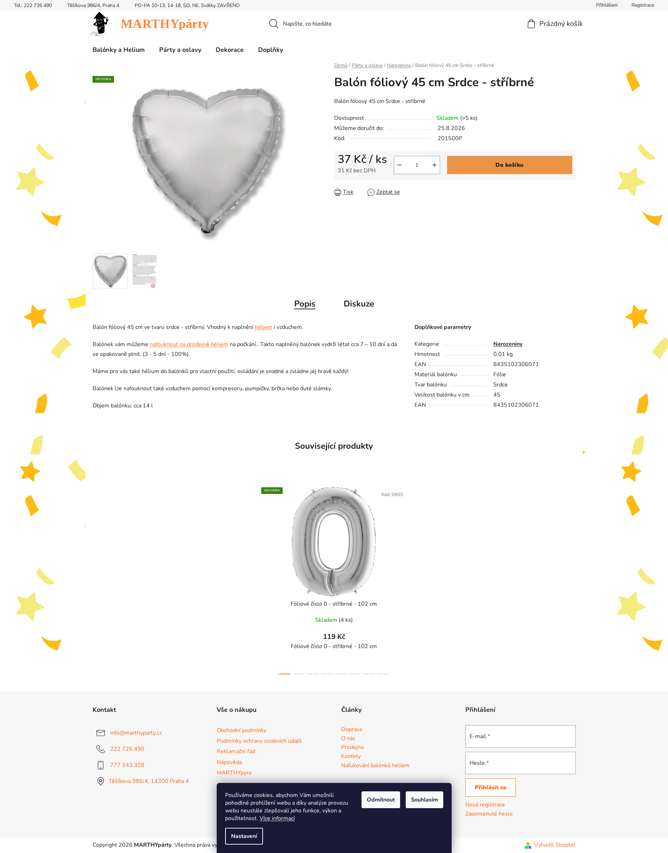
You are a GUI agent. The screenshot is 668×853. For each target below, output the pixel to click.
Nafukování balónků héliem (375, 766)
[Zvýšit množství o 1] (434, 165)
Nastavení (244, 836)
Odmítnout (381, 800)
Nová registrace (485, 805)
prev (250, 578)
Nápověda (229, 762)
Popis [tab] (305, 303)
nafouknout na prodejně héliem (189, 344)
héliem (263, 327)
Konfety (351, 757)
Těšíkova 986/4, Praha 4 (93, 5)
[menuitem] (119, 50)
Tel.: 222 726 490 (33, 5)
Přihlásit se (490, 787)
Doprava (351, 730)
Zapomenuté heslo (489, 814)
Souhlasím (424, 800)
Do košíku (509, 165)
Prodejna (352, 747)
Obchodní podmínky (241, 730)
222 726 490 (127, 749)
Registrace (643, 5)
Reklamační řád (236, 751)
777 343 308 (127, 765)
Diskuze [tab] (359, 303)
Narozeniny (507, 344)
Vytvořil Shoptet (555, 845)
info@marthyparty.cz (136, 733)
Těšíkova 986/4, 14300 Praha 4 (149, 781)
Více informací (277, 818)
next (418, 578)
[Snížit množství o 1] (399, 165)
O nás (348, 739)
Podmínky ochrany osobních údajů (259, 741)
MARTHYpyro (234, 773)
